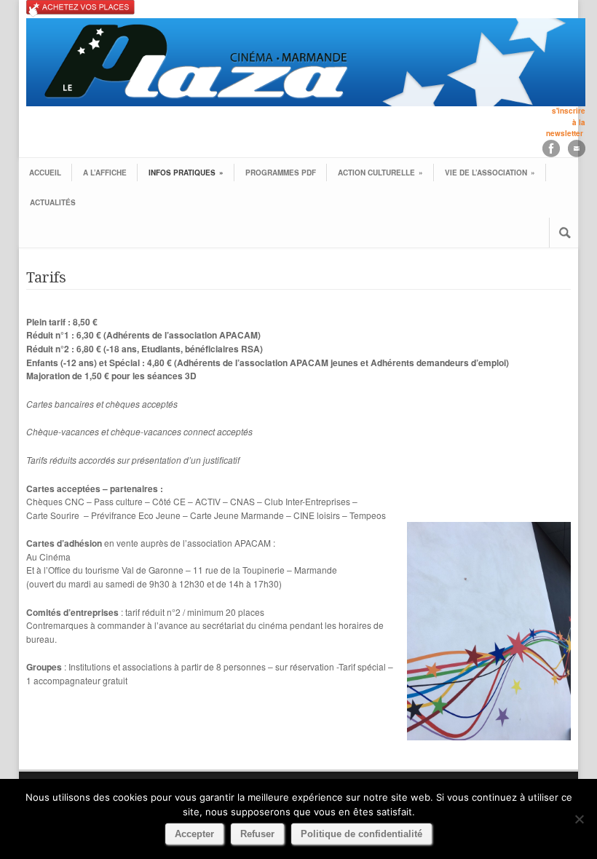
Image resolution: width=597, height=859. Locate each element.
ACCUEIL (45, 172)
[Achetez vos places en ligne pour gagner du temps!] (305, 9)
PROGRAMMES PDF (280, 172)
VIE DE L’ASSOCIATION (490, 172)
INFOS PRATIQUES (186, 172)
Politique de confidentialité (361, 833)
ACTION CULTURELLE (380, 172)
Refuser (257, 833)
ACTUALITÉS (53, 202)
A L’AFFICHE (105, 172)
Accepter (194, 833)
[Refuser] (579, 819)
